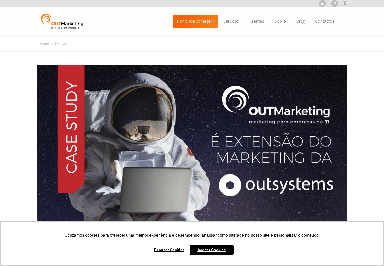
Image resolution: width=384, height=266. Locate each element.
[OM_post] (192, 146)
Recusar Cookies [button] (169, 250)
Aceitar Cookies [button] (211, 250)
